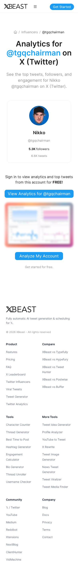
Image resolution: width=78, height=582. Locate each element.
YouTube (11, 514)
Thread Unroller (16, 474)
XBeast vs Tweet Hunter (53, 369)
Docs (45, 514)
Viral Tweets (14, 389)
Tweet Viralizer (51, 479)
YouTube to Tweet (54, 439)
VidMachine (13, 559)
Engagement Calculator (14, 457)
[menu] (35, 6)
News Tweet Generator (50, 469)
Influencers (29, 32)
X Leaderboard (16, 374)
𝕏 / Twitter (13, 507)
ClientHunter (14, 552)
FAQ (8, 367)
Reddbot (11, 529)
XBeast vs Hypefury (55, 359)
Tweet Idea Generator (56, 424)
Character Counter (18, 424)
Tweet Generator (17, 396)
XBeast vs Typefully (55, 352)
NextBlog (12, 544)
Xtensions (12, 537)
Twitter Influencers (18, 381)
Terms (46, 529)
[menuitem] (35, 6)
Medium (11, 522)
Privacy (47, 522)
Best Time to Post (17, 439)
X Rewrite (48, 447)
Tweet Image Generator (50, 457)
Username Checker (18, 481)
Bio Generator (15, 467)
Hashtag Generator (18, 447)
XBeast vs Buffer (53, 386)
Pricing (10, 359)
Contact (47, 537)
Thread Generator (17, 432)
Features (11, 352)
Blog (45, 507)
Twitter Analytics (17, 404)
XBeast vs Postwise (55, 379)
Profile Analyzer (52, 432)
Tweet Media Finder (55, 486)
